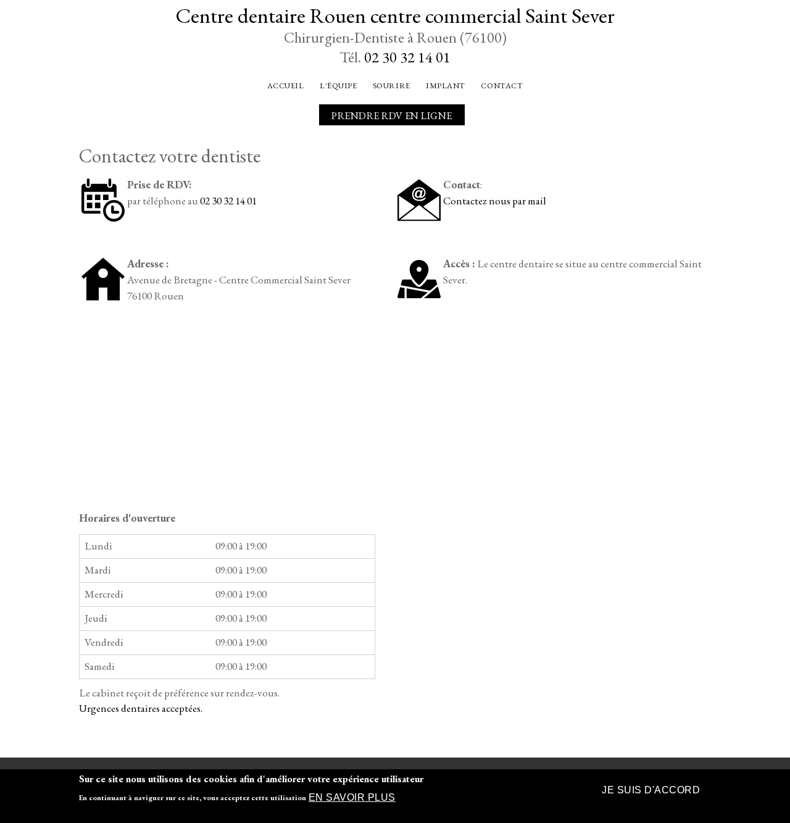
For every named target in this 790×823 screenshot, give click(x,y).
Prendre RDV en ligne (391, 115)
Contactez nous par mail (494, 200)
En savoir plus (352, 798)
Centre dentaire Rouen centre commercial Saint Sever (395, 15)
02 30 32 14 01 (407, 57)
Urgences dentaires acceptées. (140, 708)
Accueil (285, 85)
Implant (445, 85)
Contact (502, 85)
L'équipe (338, 85)
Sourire (391, 85)
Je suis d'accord (651, 790)
